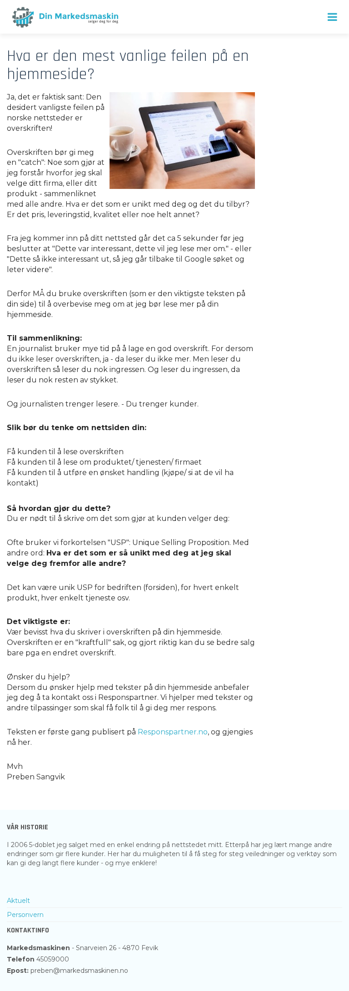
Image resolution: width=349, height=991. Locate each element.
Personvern (25, 915)
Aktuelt (18, 901)
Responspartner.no (173, 732)
